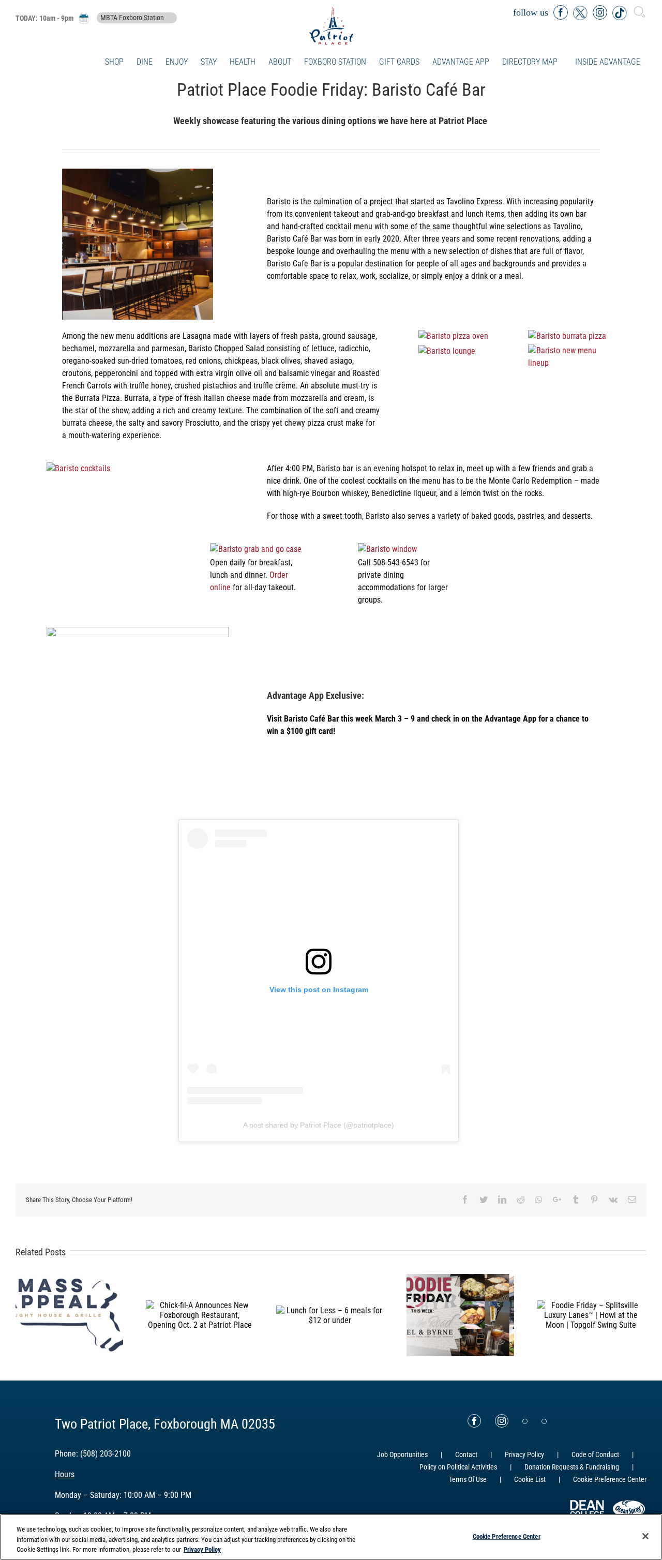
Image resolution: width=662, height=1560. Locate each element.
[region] (331, 1537)
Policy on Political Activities (458, 1467)
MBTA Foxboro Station (132, 18)
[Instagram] (501, 1421)
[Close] (645, 1536)
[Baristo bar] (137, 174)
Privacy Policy (524, 1454)
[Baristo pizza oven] (453, 336)
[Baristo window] (387, 549)
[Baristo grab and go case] (256, 549)
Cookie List (530, 1479)
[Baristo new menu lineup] (571, 350)
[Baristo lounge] (446, 351)
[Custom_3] (525, 1421)
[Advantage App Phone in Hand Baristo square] (138, 633)
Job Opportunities (402, 1454)
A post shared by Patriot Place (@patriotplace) (318, 1125)
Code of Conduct (595, 1454)
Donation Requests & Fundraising (571, 1467)
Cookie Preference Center (506, 1536)
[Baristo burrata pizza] (567, 336)
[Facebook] (474, 1421)
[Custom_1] (544, 1421)
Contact (466, 1454)
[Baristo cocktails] (78, 468)
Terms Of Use (468, 1479)
